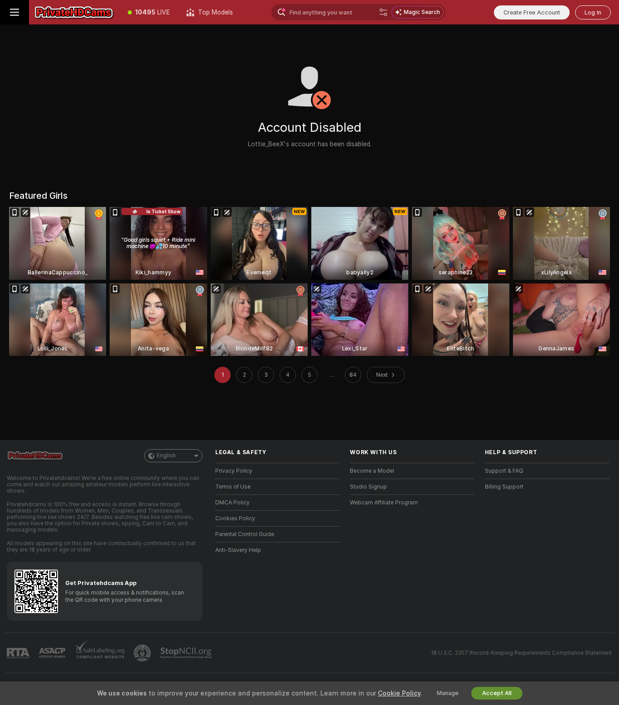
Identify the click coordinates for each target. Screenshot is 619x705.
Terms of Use (233, 487)
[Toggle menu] (14, 12)
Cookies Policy (235, 518)
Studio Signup (368, 487)
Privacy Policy (233, 471)
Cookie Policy (399, 693)
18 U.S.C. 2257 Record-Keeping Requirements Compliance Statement (521, 653)
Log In (593, 12)
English (166, 455)
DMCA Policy (232, 502)
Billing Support (504, 487)
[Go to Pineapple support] (143, 653)
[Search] (383, 12)
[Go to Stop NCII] (186, 652)
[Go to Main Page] (74, 12)
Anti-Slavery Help (238, 550)
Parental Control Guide (244, 534)
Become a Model (372, 471)
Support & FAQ (504, 471)
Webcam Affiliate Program (384, 502)
